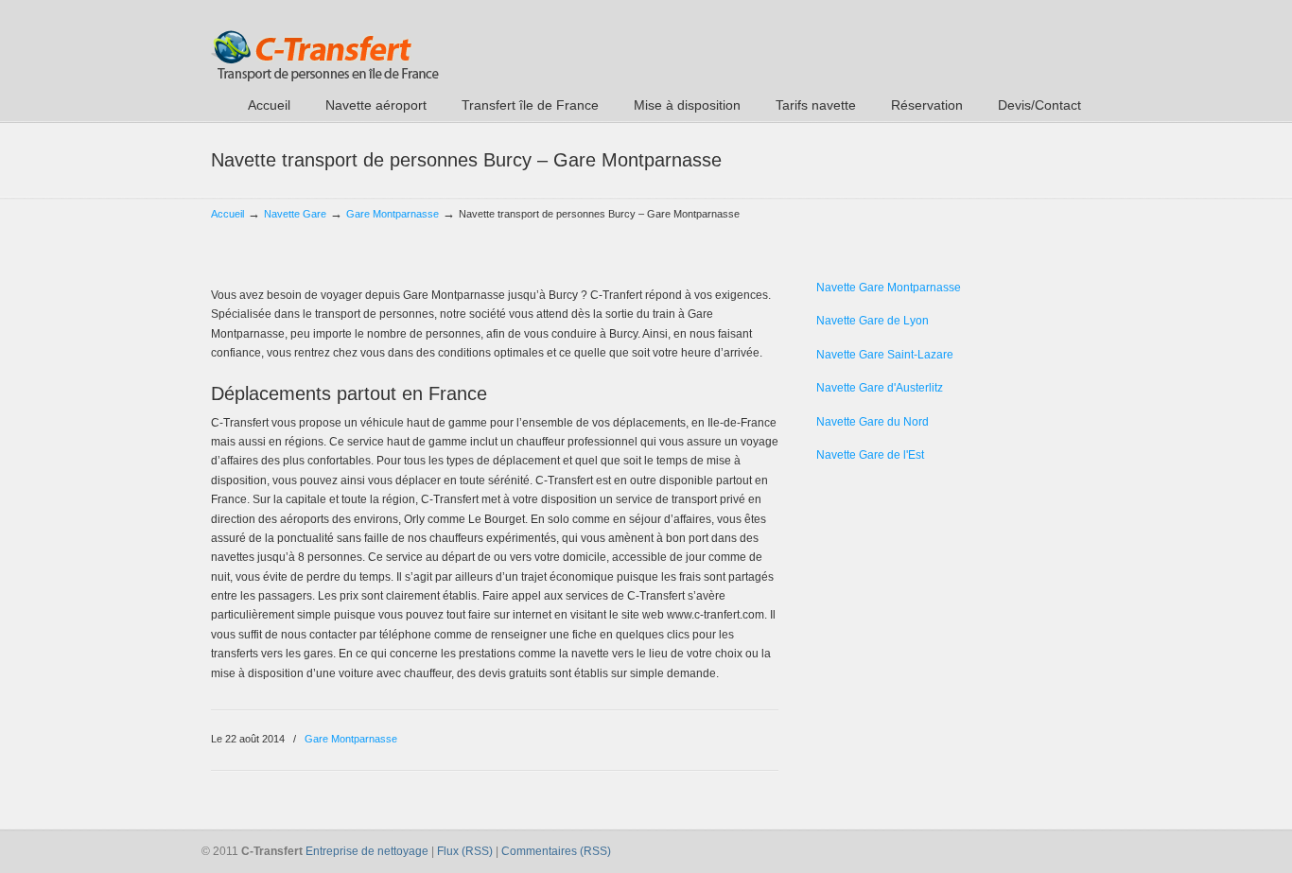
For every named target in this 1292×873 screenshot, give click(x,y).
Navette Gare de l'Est (870, 455)
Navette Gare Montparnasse (888, 287)
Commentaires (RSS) (556, 851)
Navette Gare (295, 213)
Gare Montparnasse (392, 213)
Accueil (227, 213)
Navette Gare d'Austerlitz (879, 387)
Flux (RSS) (465, 851)
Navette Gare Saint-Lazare (884, 354)
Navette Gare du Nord (872, 421)
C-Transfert (325, 43)
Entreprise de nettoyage (367, 851)
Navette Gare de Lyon (872, 320)
